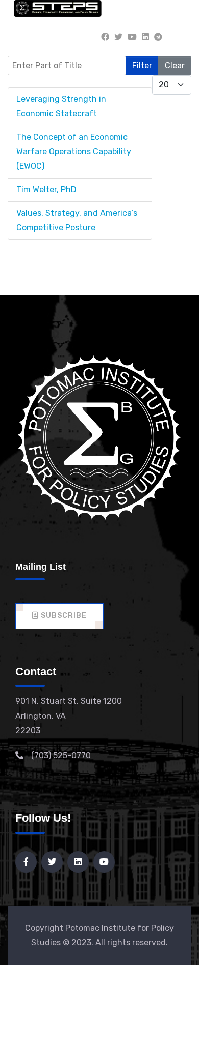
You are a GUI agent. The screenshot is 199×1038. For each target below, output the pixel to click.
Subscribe (63, 615)
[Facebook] (105, 37)
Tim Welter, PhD (46, 189)
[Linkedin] (145, 37)
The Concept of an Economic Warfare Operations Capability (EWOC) (73, 151)
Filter (142, 65)
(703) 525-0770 (61, 755)
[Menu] (178, 37)
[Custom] (158, 37)
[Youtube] (132, 37)
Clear (175, 65)
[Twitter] (118, 37)
